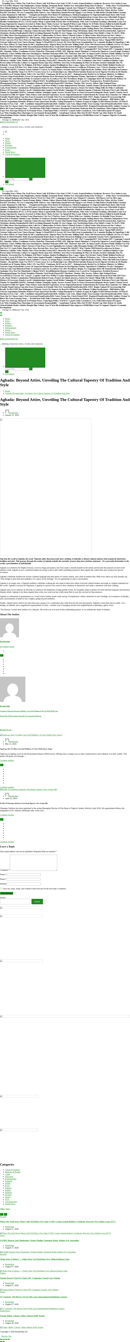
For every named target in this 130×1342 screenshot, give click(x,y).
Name (3, 874)
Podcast (8, 1188)
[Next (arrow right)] (4, 1341)
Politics (8, 143)
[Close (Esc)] (1, 1339)
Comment (4, 870)
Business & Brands (12, 1172)
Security (8, 1195)
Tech (7, 1199)
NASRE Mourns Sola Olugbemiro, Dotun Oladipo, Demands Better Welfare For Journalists (39, 1240)
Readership (13, 413)
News (7, 141)
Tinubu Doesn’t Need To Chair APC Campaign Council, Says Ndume (30, 1278)
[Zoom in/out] (9, 1339)
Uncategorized (11, 1202)
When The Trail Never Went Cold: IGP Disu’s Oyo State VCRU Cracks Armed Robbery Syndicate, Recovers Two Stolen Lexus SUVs (58, 1222)
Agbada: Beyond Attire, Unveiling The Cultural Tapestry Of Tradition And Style (37, 393)
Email (3, 879)
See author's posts (7, 647)
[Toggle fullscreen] (6, 1339)
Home (7, 138)
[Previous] (1, 1214)
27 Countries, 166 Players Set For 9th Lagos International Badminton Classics (33, 1297)
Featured (8, 1181)
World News (10, 152)
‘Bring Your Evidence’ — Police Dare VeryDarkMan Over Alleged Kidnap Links (35, 1259)
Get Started (9, 184)
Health (7, 1183)
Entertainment (10, 147)
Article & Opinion (12, 154)
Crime (7, 1174)
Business (8, 145)
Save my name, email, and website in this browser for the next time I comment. (34, 889)
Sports (7, 150)
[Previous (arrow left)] (1, 1341)
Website (3, 884)
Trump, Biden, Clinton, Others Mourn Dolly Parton (22, 1316)
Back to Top (6, 1336)
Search (2, 898)
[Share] (4, 1339)
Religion (8, 1192)
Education (9, 1177)
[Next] (5, 1214)
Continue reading (7, 760)
